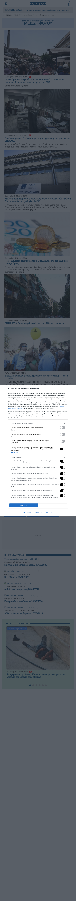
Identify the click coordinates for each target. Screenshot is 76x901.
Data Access (38, 512)
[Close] (72, 389)
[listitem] (38, 423)
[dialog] (38, 450)
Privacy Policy (49, 512)
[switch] (62, 427)
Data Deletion (27, 512)
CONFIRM (23, 505)
